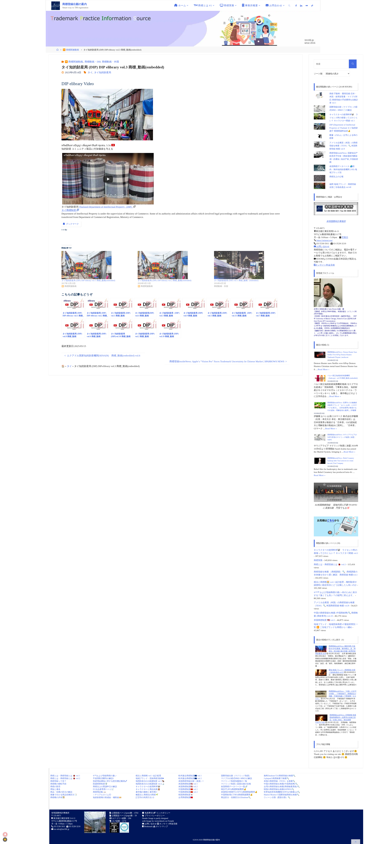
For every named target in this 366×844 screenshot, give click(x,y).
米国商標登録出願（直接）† (190, 781)
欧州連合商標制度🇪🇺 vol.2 (190, 778)
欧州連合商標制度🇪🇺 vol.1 (190, 776)
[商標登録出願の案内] (55, 5)
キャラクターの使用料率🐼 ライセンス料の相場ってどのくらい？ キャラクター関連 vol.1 (343, 117)
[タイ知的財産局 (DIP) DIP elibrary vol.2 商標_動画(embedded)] (174, 265)
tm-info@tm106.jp (61, 829)
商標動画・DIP (92, 61)
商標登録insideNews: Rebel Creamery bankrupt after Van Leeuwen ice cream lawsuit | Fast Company (340, 460)
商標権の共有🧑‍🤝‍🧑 (57, 797)
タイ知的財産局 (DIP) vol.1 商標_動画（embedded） (237, 280)
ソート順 (318, 73)
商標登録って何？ (58, 781)
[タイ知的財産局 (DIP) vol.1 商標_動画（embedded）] (250, 265)
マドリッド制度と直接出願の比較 (236, 784)
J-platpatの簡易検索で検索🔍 (276, 778)
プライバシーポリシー (154, 816)
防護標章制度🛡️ (100, 784)
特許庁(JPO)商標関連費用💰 (233, 789)
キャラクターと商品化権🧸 (148, 789)
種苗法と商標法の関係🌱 (147, 795)
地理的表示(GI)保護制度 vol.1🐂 (150, 781)
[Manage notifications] (5, 834)
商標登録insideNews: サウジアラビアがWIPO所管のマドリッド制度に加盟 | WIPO (342, 437)
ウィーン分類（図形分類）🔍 (277, 797)
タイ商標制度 (69, 210)
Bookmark (148, 826)
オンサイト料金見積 (325, 265)
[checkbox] (5, 839)
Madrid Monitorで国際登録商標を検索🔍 (281, 795)
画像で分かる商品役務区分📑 (63, 795)
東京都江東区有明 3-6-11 (64, 818)
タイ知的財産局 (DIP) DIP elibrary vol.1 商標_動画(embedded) (88, 280)
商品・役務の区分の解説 (61, 792)
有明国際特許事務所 (336, 221)
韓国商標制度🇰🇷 (185, 795)
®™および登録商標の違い (105, 776)
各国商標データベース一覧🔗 (234, 786)
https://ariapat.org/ (324, 240)
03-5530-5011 (59, 826)
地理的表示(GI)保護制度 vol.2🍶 (150, 784)
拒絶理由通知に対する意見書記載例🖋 (110, 781)
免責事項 (148, 813)
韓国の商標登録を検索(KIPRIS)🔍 (279, 789)
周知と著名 (55, 789)
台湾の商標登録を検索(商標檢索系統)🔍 (282, 786)
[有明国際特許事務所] (336, 208)
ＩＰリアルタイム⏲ (102, 795)
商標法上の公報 (336, 177)
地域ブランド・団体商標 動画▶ (150, 778)
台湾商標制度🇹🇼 (185, 797)
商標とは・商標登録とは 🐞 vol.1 (330, 564)
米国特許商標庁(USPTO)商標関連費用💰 (239, 792)
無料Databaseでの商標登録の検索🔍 (279, 776)
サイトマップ (161, 826)
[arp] (312, 5)
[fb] (296, 5)
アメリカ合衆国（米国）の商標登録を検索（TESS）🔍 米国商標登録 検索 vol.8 (343, 146)
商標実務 (318, 560)
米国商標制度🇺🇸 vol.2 (188, 786)
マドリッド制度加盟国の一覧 (234, 781)
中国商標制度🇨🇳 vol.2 (188, 792)
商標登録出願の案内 (74, 4)
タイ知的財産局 (102, 72)
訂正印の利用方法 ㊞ (145, 797)
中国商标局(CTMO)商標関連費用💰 (237, 795)
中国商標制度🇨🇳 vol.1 (188, 789)
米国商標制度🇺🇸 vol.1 (188, 784)
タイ (90, 72)
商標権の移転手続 (58, 784)
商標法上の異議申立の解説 (105, 786)
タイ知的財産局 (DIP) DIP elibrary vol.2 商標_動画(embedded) (164, 280)
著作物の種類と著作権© (146, 792)
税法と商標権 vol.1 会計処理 (148, 776)
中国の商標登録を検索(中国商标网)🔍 (281, 784)
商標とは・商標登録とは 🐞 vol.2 (65, 778)
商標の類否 (55, 786)
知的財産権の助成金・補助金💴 (107, 797)
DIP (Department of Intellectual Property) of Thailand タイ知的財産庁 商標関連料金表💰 (343, 128)
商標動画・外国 (110, 61)
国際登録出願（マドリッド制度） (236, 776)
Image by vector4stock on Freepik (160, 821)
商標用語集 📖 (99, 792)
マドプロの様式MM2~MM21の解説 (236, 778)
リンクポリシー (163, 813)
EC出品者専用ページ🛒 (103, 789)
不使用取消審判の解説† (103, 778)
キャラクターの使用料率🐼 (148, 786)
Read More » (323, 369)
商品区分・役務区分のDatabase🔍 (236, 797)
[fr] (307, 5)
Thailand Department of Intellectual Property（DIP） (106, 206)
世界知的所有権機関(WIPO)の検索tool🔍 (282, 792)
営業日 (345, 237)
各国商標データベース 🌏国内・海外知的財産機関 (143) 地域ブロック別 (343, 169)
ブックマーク (72, 224)
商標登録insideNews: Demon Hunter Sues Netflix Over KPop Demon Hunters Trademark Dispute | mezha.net (342, 354)
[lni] (301, 5)
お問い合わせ (322, 246)
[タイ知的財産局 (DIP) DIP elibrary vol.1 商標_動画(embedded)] (98, 265)
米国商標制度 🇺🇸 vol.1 (324, 620)
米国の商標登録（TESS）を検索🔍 (279, 781)
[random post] (321, 649)
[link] (289, 5)
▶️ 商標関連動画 (71, 50)
